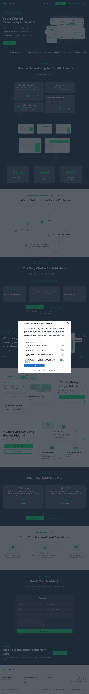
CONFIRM (34, 365)
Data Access (44, 370)
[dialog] (44, 347)
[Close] (68, 323)
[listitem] (44, 342)
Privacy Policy (52, 370)
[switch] (62, 345)
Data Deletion (37, 370)
